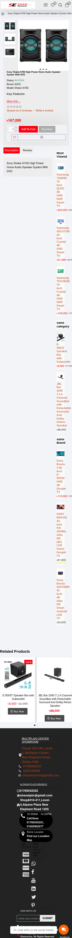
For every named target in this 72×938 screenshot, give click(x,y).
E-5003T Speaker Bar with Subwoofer (60, 353)
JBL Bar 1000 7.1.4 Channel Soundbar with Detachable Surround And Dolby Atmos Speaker (60, 404)
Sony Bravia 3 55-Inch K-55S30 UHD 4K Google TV (60, 476)
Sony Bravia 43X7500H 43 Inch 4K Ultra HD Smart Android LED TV (60, 599)
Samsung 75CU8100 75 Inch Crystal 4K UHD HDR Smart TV (60, 293)
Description (11, 150)
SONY (17, 84)
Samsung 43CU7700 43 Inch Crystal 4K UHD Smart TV (60, 241)
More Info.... (13, 101)
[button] (21, 45)
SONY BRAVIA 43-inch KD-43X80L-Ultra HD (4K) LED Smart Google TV (60, 535)
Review (27, 150)
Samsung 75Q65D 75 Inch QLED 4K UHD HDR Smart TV (60, 190)
